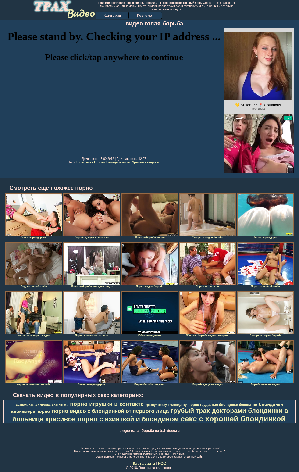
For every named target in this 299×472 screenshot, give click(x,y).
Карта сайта (144, 463)
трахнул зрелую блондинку (166, 405)
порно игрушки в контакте (107, 404)
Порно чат (145, 15)
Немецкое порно (118, 162)
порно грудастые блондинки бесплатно (223, 405)
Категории (112, 15)
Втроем (99, 162)
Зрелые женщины (145, 162)
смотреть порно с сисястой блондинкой (42, 405)
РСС (162, 463)
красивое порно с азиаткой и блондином (112, 419)
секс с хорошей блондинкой (233, 419)
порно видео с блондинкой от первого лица (110, 411)
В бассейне (84, 162)
